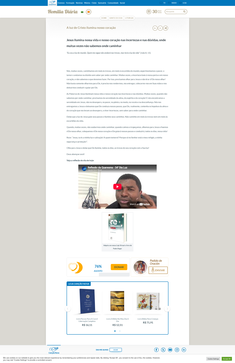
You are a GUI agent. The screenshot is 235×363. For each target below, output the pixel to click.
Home (104, 18)
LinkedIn (184, 350)
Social (122, 3)
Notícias (79, 3)
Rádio (174, 3)
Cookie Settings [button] (213, 359)
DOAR (115, 350)
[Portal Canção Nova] (52, 3)
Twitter (163, 350)
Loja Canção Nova (78, 284)
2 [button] (120, 331)
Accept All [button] (226, 359)
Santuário (102, 3)
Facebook (156, 350)
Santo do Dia (116, 18)
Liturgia (129, 18)
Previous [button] (68, 309)
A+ (155, 28)
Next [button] (167, 309)
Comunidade (113, 3)
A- (160, 28)
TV (164, 3)
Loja (185, 3)
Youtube (170, 350)
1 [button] (115, 331)
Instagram (177, 350)
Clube (94, 3)
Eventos (61, 3)
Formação (70, 3)
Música (87, 3)
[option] (87, 308)
